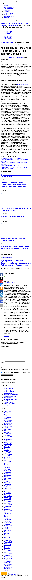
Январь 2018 (7, 540)
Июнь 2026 (7, 414)
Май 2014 (6, 560)
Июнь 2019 (7, 516)
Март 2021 (7, 494)
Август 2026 (7, 411)
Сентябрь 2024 (8, 444)
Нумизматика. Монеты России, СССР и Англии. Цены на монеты (14, 24)
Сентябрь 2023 (8, 460)
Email (2, 362)
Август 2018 (7, 530)
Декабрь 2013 (8, 567)
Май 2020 (6, 500)
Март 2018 (7, 537)
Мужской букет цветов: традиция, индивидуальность (13, 239)
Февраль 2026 (8, 420)
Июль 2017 (7, 546)
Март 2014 (7, 563)
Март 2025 (7, 435)
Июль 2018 (7, 531)
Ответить (6, 336)
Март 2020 (7, 503)
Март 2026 (7, 418)
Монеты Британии (9, 391)
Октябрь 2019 (8, 511)
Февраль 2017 (8, 554)
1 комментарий (19, 57)
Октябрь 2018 (8, 527)
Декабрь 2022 (8, 473)
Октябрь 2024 (8, 442)
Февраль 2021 (8, 496)
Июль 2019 (7, 515)
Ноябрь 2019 (7, 509)
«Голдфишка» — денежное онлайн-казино (13, 158)
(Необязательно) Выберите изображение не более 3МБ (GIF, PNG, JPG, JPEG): (15, 378)
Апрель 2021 (7, 493)
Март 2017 (7, 552)
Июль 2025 (7, 430)
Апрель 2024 (7, 451)
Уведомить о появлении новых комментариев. (16, 372)
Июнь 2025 (7, 432)
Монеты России (8, 13)
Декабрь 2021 (8, 485)
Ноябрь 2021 (7, 487)
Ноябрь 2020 (7, 497)
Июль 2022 (7, 479)
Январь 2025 (7, 438)
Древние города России (11, 399)
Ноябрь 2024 (7, 441)
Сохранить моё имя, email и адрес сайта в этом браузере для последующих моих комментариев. (15, 368)
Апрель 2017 (7, 551)
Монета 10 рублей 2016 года (11, 168)
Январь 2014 (7, 565)
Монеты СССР (8, 14)
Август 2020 (7, 499)
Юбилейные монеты (10, 396)
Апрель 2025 (7, 433)
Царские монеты (9, 16)
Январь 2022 (7, 484)
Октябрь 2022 (8, 476)
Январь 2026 (7, 421)
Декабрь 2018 (8, 525)
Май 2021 (6, 491)
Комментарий (5, 346)
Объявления (7, 10)
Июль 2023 (7, 463)
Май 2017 (6, 549)
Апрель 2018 (7, 536)
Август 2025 (7, 429)
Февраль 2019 (8, 522)
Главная (6, 5)
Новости (6, 17)
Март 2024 (7, 453)
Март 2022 (7, 482)
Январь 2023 (7, 472)
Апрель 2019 (7, 519)
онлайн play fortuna (22, 84)
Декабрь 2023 (8, 457)
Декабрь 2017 (8, 542)
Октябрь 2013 (8, 570)
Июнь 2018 (7, 533)
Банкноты (7, 11)
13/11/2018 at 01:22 (9, 283)
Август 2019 (7, 514)
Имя (2, 359)
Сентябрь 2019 (8, 512)
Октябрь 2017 (8, 543)
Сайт (2, 365)
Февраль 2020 (8, 505)
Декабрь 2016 (8, 557)
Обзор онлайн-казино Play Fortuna (10, 165)
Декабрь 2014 (8, 558)
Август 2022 (7, 478)
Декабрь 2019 (8, 508)
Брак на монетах (8, 400)
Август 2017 (7, 545)
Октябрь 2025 (8, 426)
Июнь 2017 (7, 548)
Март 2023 (7, 469)
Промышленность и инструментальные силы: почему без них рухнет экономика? (15, 247)
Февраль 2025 (8, 436)
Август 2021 (7, 488)
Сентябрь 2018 (8, 528)
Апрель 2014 (7, 561)
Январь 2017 (7, 555)
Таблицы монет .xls (9, 403)
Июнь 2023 (7, 465)
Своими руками (8, 402)
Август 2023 (7, 462)
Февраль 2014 (8, 564)
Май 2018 (6, 534)
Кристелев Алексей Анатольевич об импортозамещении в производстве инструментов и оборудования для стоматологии (13, 185)
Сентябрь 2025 (8, 427)
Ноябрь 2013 (7, 568)
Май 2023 (6, 466)
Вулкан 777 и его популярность (14, 167)
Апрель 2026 (7, 417)
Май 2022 (6, 481)
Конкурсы (7, 405)
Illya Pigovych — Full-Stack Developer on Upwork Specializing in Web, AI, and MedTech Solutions (16, 263)
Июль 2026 (7, 413)
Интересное (9, 42)
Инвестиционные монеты (11, 394)
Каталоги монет (8, 8)
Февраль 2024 (8, 454)
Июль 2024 (7, 447)
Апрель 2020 (7, 502)
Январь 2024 (7, 456)
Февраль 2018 (8, 539)
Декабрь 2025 (8, 423)
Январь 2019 (7, 524)
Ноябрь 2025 (7, 424)
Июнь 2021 (7, 490)
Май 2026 (6, 416)
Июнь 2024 (7, 448)
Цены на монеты (9, 7)
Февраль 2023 (8, 470)
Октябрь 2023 (8, 459)
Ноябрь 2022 (7, 475)
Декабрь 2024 (8, 439)
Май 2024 (6, 450)
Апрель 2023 (7, 467)
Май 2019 (6, 518)
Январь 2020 (7, 506)
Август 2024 (7, 445)
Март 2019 (7, 521)
